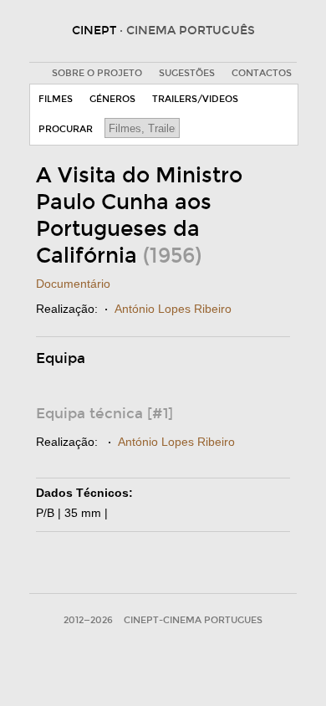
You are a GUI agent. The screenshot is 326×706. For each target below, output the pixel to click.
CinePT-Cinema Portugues (193, 620)
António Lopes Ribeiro (173, 308)
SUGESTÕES (187, 73)
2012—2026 (88, 620)
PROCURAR (65, 129)
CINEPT (163, 30)
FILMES (55, 99)
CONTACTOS (262, 73)
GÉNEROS (112, 99)
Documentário (73, 283)
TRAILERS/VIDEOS (195, 99)
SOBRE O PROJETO (97, 73)
